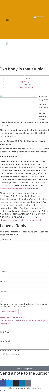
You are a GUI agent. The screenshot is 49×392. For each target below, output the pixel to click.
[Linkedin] (25, 20)
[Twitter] (18, 20)
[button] (7, 20)
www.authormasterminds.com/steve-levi (19, 188)
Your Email (5, 341)
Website (4, 292)
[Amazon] (28, 20)
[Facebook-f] (15, 20)
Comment (5, 240)
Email (3, 282)
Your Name (5, 332)
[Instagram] (21, 20)
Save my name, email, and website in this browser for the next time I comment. (23, 305)
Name (3, 271)
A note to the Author (10, 351)
